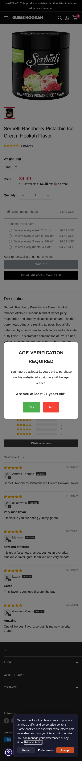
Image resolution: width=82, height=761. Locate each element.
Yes (31, 407)
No (51, 407)
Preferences (46, 750)
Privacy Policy (33, 742)
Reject (26, 750)
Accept (65, 750)
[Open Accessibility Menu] (8, 752)
